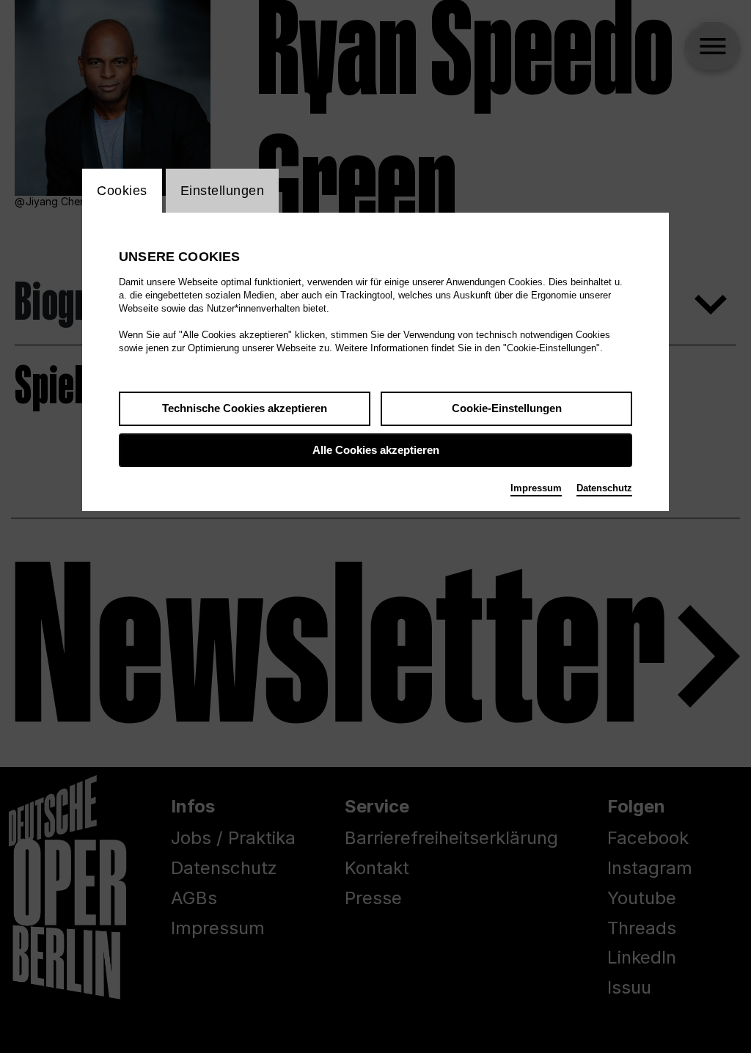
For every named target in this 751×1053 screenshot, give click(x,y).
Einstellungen (222, 190)
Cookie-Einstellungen (507, 408)
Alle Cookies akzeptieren (375, 450)
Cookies (122, 190)
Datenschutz (604, 488)
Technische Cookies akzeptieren (244, 408)
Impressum (536, 488)
